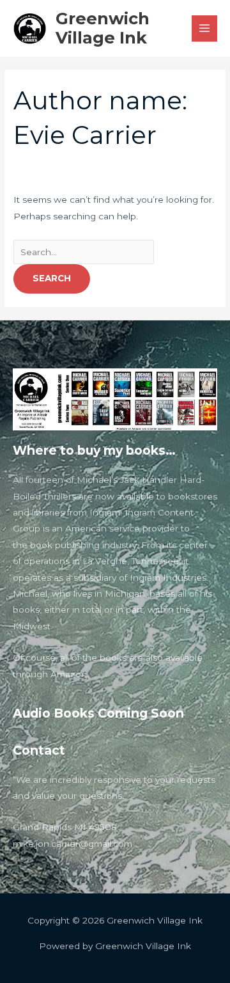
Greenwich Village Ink (103, 28)
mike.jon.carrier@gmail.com (72, 843)
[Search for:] (83, 252)
